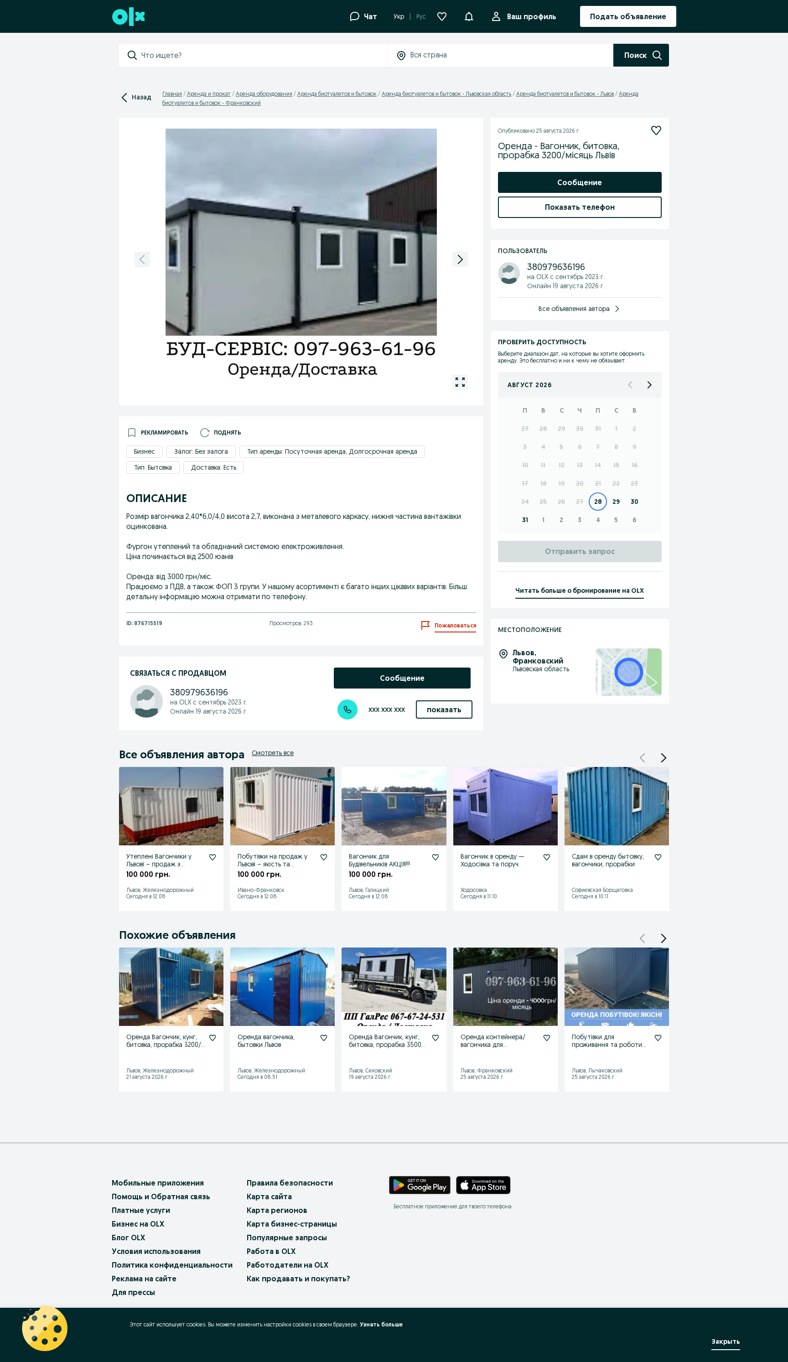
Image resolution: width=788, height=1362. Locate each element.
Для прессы (133, 1292)
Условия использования (156, 1251)
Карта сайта (269, 1196)
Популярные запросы (287, 1237)
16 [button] (635, 465)
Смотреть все (273, 753)
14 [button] (598, 465)
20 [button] (579, 483)
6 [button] (579, 447)
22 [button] (616, 483)
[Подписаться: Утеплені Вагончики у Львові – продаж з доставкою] (212, 857)
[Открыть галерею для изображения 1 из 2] (460, 382)
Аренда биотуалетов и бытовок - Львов (565, 93)
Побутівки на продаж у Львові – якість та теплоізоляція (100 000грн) (272, 867)
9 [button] (634, 447)
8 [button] (616, 447)
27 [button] (525, 429)
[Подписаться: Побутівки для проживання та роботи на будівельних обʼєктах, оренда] (658, 1037)
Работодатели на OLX (287, 1264)
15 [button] (616, 465)
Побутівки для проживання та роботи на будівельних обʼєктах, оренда (608, 1048)
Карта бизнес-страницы (292, 1223)
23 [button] (634, 483)
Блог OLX (128, 1237)
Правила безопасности (290, 1182)
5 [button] (561, 447)
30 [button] (579, 429)
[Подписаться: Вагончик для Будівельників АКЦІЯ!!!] (435, 857)
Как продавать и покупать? (298, 1278)
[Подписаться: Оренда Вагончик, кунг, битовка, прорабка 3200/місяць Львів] (212, 1037)
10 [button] (525, 465)
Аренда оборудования (264, 93)
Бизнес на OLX (138, 1223)
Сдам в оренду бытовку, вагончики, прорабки (608, 860)
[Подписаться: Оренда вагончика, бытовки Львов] (323, 1037)
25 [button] (543, 501)
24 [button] (525, 501)
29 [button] (561, 429)
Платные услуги (141, 1210)
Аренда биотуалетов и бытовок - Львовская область (446, 93)
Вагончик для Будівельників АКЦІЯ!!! (379, 860)
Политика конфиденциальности (172, 1264)
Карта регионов (277, 1210)
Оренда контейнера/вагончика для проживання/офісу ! (493, 1044)
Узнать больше (381, 1324)
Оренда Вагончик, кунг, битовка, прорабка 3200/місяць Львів (163, 1044)
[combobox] (264, 55)
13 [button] (580, 465)
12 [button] (562, 465)
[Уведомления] (468, 16)
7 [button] (598, 447)
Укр (399, 16)
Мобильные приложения (158, 1182)
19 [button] (562, 483)
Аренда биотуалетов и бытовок (337, 93)
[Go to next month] (649, 385)
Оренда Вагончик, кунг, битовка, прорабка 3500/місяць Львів (386, 1044)
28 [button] (543, 429)
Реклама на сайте (144, 1278)
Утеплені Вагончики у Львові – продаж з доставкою (159, 864)
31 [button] (598, 429)
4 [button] (543, 447)
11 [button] (543, 465)
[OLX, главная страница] (128, 16)
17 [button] (525, 483)
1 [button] (616, 429)
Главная (172, 93)
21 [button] (598, 483)
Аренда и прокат (209, 93)
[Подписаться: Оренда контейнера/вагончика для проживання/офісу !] (546, 1037)
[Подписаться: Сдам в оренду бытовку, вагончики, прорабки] (658, 857)
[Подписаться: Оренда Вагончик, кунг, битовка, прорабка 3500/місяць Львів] (435, 1037)
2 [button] (634, 429)
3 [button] (525, 447)
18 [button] (543, 483)
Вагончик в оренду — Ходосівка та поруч (492, 860)
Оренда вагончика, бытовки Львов (266, 1041)
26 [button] (561, 501)
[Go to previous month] (631, 385)
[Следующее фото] (460, 259)
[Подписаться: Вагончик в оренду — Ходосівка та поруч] (546, 857)
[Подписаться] (656, 130)
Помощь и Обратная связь (161, 1196)
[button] (663, 757)
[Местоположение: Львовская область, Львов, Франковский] (629, 672)
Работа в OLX (271, 1251)
